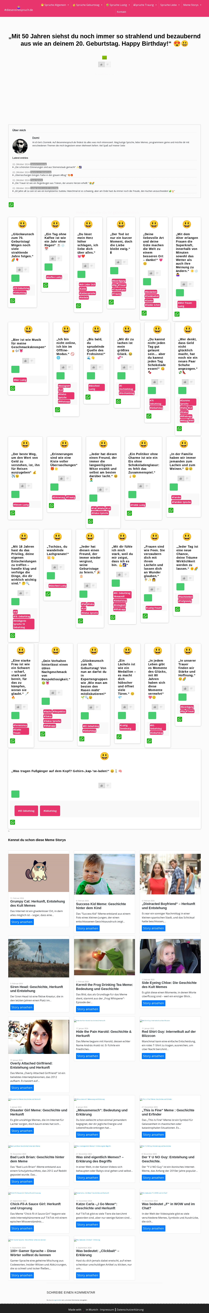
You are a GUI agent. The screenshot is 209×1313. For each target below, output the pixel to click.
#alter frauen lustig (185, 304)
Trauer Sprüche (36, 180)
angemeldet (57, 1300)
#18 (15, 611)
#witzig (184, 420)
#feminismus (20, 725)
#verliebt (84, 297)
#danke (149, 300)
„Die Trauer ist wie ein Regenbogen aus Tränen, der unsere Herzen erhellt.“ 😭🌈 (54, 183)
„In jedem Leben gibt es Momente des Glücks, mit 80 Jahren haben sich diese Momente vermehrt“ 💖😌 (157, 679)
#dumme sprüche (185, 402)
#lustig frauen (153, 607)
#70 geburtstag (21, 288)
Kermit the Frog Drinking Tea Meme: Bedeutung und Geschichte (104, 987)
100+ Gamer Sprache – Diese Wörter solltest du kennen (33, 1253)
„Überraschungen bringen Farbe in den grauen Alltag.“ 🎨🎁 (43, 175)
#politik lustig (138, 505)
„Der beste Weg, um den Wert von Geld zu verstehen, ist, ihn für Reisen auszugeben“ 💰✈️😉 (25, 465)
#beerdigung (118, 280)
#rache (48, 711)
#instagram (64, 385)
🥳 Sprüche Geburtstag (86, 5)
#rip (114, 285)
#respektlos (59, 711)
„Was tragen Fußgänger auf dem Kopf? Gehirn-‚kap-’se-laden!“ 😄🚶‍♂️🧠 (66, 771)
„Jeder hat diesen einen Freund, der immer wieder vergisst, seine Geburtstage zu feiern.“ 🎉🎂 (90, 561)
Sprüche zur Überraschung (41, 172)
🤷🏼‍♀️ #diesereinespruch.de (18, 8)
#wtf (191, 420)
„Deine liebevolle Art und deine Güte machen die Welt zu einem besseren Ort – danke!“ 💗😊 (153, 248)
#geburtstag (19, 292)
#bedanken (151, 291)
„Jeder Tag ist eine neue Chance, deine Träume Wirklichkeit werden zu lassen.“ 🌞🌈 (187, 557)
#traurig (116, 293)
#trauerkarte (119, 289)
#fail (94, 508)
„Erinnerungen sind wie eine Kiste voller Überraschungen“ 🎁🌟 (64, 461)
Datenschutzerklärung (130, 1309)
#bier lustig (20, 379)
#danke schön (152, 304)
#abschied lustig (94, 387)
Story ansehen (21, 922)
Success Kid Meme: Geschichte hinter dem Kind (101, 906)
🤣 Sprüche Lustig (116, 5)
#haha (183, 407)
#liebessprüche (87, 293)
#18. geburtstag (21, 616)
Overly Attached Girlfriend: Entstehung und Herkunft (31, 1065)
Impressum (107, 1309)
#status (184, 412)
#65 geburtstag (91, 726)
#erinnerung (58, 497)
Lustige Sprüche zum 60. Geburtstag (44, 188)
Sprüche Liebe (168, 5)
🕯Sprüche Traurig (144, 5)
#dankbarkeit (152, 296)
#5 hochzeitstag (126, 387)
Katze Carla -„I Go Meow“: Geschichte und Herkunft (96, 1206)
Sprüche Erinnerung (38, 164)
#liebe (82, 288)
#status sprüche (62, 396)
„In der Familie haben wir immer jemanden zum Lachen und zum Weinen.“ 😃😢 (183, 461)
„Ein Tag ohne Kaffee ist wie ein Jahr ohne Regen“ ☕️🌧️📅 (55, 241)
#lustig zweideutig (125, 727)
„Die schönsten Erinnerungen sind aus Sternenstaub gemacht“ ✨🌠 (48, 167)
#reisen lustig (21, 504)
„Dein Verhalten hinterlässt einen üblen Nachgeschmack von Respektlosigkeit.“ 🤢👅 (56, 672)
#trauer (122, 285)
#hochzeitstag (126, 393)
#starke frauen (17, 731)
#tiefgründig (185, 601)
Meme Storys (190, 5)
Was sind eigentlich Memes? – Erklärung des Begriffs (100, 1159)
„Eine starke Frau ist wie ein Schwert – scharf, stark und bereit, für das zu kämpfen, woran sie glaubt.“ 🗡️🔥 (20, 679)
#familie (176, 497)
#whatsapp (64, 401)
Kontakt (121, 11)
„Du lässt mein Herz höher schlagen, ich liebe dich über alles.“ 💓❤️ (87, 245)
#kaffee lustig (54, 277)
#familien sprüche (181, 502)
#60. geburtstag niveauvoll (122, 595)
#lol (60, 389)
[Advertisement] (100, 98)
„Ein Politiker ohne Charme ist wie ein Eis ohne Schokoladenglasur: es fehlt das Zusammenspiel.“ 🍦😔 (143, 465)
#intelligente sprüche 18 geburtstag (19, 624)
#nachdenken (185, 596)
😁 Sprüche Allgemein (53, 5)
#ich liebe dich (87, 284)
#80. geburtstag (156, 727)
